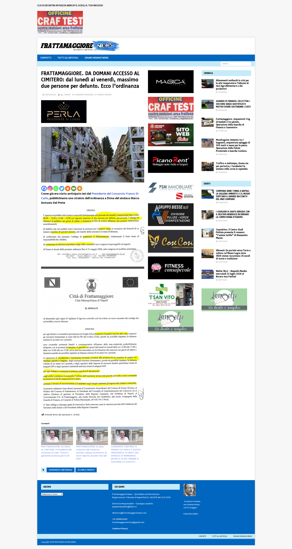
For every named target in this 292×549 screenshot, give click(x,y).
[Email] (73, 188)
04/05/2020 (50, 94)
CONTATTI (45, 57)
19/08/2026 (222, 110)
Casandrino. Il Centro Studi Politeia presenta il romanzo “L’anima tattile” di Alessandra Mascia (232, 233)
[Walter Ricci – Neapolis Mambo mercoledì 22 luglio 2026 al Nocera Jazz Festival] (208, 274)
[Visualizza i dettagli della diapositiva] (60, 22)
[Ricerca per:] (236, 63)
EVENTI (207, 183)
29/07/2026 (222, 220)
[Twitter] (61, 188)
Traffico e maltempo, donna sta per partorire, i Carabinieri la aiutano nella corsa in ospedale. (232, 166)
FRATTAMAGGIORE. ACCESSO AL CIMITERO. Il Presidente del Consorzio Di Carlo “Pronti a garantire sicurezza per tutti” (56, 451)
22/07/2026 (222, 241)
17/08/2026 (222, 130)
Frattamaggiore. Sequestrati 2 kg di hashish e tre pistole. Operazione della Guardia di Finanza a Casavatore (233, 123)
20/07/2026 (223, 262)
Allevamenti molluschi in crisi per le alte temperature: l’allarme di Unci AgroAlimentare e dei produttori (232, 84)
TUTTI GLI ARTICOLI (67, 57)
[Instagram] (50, 188)
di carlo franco (86, 469)
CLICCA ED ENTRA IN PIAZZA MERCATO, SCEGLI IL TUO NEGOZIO (70, 5)
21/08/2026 (222, 92)
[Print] (67, 188)
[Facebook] (44, 188)
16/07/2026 (222, 280)
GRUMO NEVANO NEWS (96, 57)
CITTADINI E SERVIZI (103, 94)
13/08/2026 (222, 172)
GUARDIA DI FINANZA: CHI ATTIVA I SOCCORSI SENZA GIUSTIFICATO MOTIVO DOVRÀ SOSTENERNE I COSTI (233, 104)
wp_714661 (65, 94)
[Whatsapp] (56, 188)
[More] (79, 188)
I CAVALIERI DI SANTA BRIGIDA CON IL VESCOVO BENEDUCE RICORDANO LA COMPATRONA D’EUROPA (233, 214)
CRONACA (208, 73)
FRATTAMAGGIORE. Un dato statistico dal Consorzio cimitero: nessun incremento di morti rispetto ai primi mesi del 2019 (91, 452)
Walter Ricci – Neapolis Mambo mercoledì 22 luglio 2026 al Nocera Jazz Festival (231, 274)
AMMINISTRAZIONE (84, 94)
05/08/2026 (223, 202)
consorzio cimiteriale (60, 469)
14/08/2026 (222, 154)
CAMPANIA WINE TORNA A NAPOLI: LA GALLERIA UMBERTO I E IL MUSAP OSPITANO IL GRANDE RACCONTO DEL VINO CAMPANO (233, 195)
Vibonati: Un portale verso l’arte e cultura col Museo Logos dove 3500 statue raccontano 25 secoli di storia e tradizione (233, 254)
